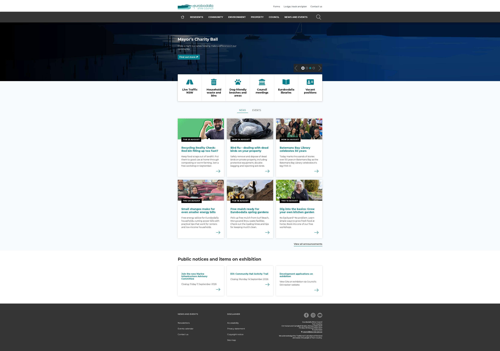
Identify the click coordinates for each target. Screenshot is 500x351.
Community (215, 17)
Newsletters (183, 323)
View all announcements (308, 244)
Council (274, 17)
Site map (231, 340)
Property (257, 17)
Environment (237, 17)
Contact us (316, 6)
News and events (296, 17)
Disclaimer (233, 314)
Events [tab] (256, 110)
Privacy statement (236, 328)
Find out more (187, 57)
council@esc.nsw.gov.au (312, 332)
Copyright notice (235, 334)
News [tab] (242, 110)
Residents (196, 17)
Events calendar (185, 328)
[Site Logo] (197, 7)
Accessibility (233, 323)
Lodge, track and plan (295, 6)
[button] (296, 68)
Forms (276, 6)
